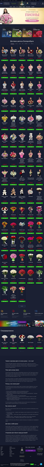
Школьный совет (30, 214)
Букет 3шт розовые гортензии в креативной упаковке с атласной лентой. (22, 160)
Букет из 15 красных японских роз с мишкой (22, 179)
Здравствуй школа (4, 229)
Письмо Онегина (22, 214)
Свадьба (32, 6)
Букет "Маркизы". (5, 158)
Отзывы (25, 0)
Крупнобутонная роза (5, 245)
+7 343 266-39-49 (6, 4)
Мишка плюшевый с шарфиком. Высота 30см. (22, 197)
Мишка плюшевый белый (5, 197)
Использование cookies (34, 465)
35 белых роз (13, 278)
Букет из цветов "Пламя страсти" (13, 90)
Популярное (12, 43)
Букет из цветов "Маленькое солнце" (39, 55)
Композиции (28, 6)
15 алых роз (22, 262)
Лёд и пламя (5, 214)
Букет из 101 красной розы (30, 279)
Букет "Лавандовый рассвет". (22, 142)
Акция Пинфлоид (31, 229)
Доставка (16, 0)
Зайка (13, 262)
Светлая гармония (13, 177)
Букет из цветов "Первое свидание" (22, 90)
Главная (1, 0)
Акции (24, 6)
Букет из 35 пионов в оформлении (4, 106)
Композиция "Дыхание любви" (5, 72)
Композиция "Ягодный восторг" (22, 72)
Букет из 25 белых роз (4, 279)
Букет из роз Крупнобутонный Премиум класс (31, 246)
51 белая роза (39, 262)
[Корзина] (42, 3)
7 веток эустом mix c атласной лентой (30, 178)
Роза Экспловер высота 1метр (13, 245)
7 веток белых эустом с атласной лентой (39, 179)
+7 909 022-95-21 (6, 2)
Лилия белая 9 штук (39, 279)
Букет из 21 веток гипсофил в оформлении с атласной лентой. (5, 179)
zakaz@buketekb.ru (41, 0)
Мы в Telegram (31, 450)
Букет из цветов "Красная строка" (31, 55)
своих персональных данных (21, 465)
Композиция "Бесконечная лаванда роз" (39, 142)
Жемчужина (31, 196)
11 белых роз (30, 262)
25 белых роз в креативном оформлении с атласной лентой (39, 198)
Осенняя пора (13, 214)
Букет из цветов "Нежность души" (39, 72)
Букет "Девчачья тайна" (30, 90)
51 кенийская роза (22, 278)
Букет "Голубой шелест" (22, 123)
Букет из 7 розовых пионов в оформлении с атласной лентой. (39, 160)
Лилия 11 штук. (4, 294)
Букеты (11, 6)
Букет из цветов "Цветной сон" (13, 55)
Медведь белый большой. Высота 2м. (31, 142)
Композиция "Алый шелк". (30, 106)
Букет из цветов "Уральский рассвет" (30, 73)
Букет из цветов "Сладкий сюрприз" (4, 90)
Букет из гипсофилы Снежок (13, 343)
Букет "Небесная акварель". (13, 142)
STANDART (26, 43)
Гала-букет (39, 342)
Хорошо (32, 464)
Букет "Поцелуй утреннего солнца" (39, 106)
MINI (22, 43)
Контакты (36, 0)
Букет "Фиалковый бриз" (30, 123)
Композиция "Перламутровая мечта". (22, 106)
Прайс (10, 0)
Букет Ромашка (30, 342)
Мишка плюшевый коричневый (13, 197)
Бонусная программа (6, 0)
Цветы (14, 6)
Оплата (13, 0)
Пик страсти (13, 229)
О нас (33, 0)
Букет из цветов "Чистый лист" (4, 55)
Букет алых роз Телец (4, 263)
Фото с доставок (29, 0)
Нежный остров (22, 229)
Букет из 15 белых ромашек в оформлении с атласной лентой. (39, 124)
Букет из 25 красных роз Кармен (22, 246)
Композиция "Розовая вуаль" (13, 72)
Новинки (16, 43)
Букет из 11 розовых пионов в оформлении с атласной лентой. (31, 160)
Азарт (22, 294)
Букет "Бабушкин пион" (39, 90)
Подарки (20, 6)
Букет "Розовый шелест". (4, 142)
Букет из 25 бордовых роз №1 (39, 245)
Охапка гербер (39, 229)
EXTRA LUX (32, 43)
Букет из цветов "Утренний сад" (13, 106)
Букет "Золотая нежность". (4, 123)
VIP (17, 6)
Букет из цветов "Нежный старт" (22, 55)
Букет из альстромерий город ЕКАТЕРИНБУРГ (13, 296)
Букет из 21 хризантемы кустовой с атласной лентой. (13, 124)
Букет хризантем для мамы (5, 343)
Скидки (20, 43)
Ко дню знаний (39, 214)
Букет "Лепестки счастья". (13, 159)
